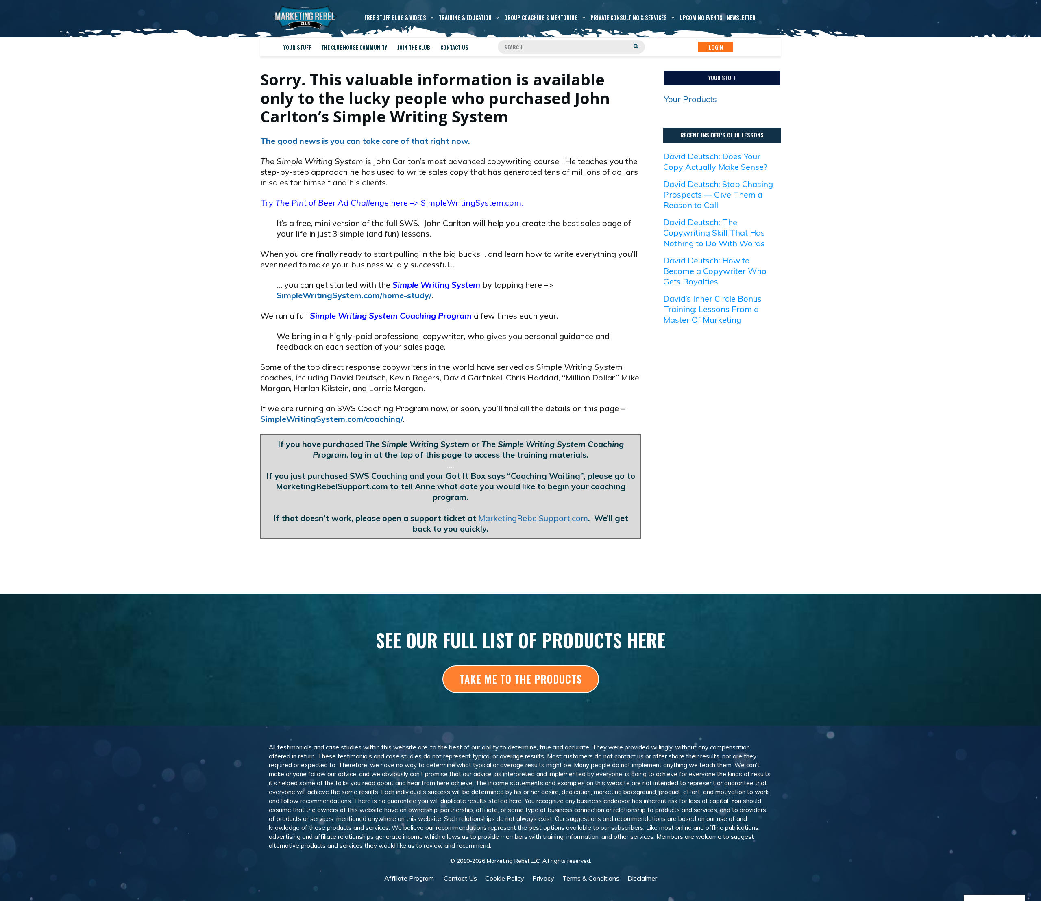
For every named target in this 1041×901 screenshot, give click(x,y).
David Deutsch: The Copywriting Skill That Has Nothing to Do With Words (714, 232)
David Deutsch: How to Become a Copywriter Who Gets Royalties (715, 271)
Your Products (690, 99)
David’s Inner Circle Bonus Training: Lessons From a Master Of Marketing (712, 309)
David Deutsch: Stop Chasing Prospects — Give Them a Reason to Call (718, 194)
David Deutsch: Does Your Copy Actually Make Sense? (715, 161)
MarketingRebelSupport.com (533, 518)
